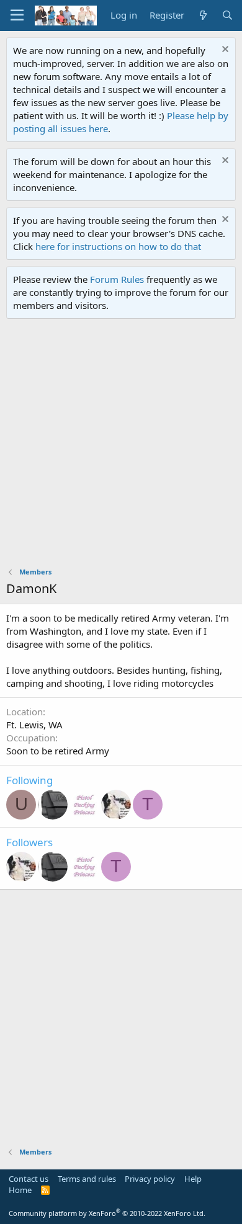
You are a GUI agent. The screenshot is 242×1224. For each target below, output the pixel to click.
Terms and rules (87, 1178)
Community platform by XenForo (107, 1213)
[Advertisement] (121, 446)
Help (193, 1178)
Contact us (28, 1178)
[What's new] (202, 15)
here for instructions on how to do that (118, 246)
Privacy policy (150, 1178)
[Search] (227, 15)
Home (20, 1189)
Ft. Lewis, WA (34, 724)
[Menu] (17, 15)
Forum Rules (117, 279)
